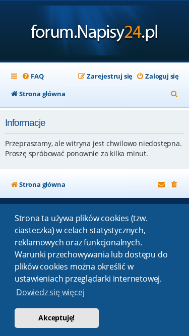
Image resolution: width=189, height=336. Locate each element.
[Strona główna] (94, 31)
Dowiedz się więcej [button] (50, 292)
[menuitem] (32, 76)
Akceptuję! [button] (56, 317)
